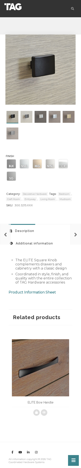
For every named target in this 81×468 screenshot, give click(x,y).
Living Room (47, 199)
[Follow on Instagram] (36, 452)
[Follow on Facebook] (12, 452)
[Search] (72, 8)
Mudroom (65, 199)
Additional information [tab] (34, 243)
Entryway (30, 199)
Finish (10, 156)
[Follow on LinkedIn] (28, 452)
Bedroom (64, 193)
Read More (36, 412)
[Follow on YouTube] (20, 452)
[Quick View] (44, 412)
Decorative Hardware (35, 193)
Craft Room (13, 199)
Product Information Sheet (32, 292)
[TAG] (13, 6)
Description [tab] (24, 231)
